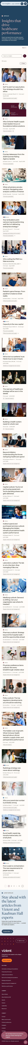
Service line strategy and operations (10, 977)
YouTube (4, 1031)
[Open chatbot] (25, 1042)
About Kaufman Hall (6, 997)
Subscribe (6, 931)
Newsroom (4, 1008)
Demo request (6, 960)
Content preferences (6, 1022)
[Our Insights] (7, 4)
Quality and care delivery (7, 974)
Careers (3, 1002)
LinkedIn (4, 1028)
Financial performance (7, 971)
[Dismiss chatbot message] (25, 1035)
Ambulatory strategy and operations (10, 968)
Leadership (4, 1005)
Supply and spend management (9, 983)
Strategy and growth (6, 980)
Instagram (4, 1025)
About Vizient (5, 994)
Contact (3, 1016)
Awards (3, 1000)
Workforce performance (7, 986)
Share (24, 47)
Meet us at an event (6, 1019)
